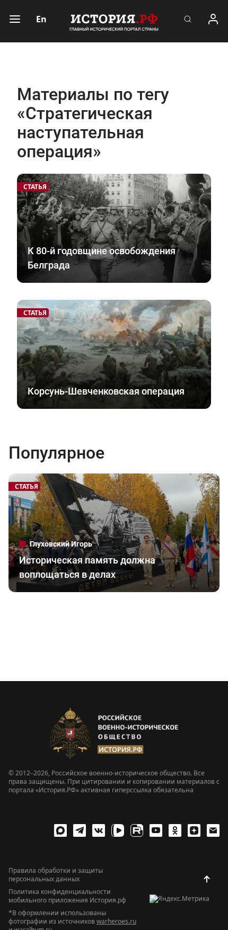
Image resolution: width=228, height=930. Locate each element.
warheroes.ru (116, 921)
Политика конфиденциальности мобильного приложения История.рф (67, 896)
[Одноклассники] (175, 830)
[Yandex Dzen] (194, 830)
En (41, 19)
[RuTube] (136, 830)
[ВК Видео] (117, 830)
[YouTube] (156, 830)
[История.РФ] (114, 21)
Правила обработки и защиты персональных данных (55, 874)
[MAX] (60, 830)
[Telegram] (79, 830)
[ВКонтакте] (98, 830)
